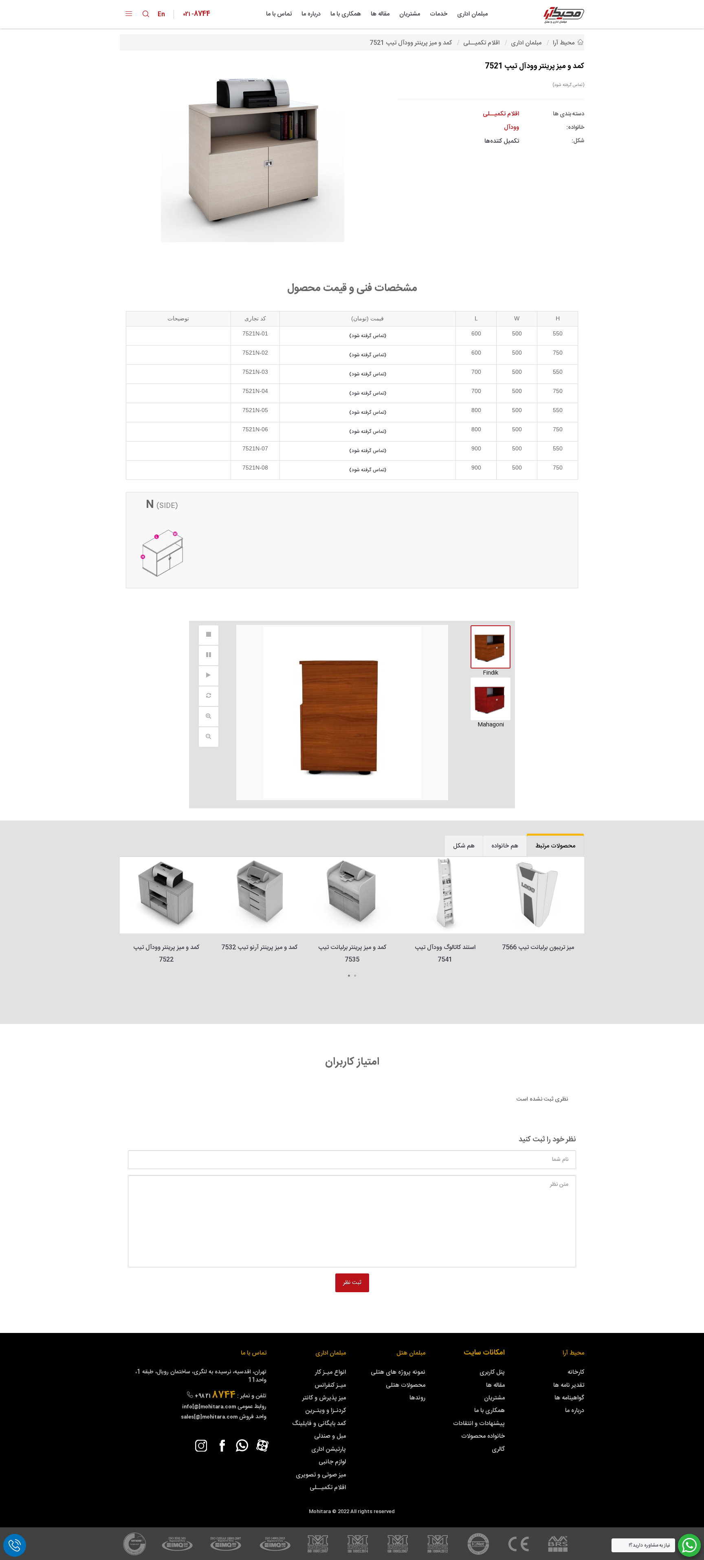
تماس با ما (279, 14)
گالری (498, 1449)
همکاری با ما (345, 14)
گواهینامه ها (569, 1398)
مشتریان (409, 14)
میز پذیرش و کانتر (324, 1398)
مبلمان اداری (472, 14)
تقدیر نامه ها (568, 1385)
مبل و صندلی (330, 1436)
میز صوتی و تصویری (321, 1475)
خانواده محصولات (483, 1436)
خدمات (438, 14)
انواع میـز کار (330, 1372)
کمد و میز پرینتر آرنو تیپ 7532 (259, 947)
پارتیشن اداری (328, 1449)
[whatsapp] (242, 1445)
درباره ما (311, 14)
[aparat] (262, 1445)
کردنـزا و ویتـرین (325, 1411)
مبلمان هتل (410, 1353)
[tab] (555, 846)
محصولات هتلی (405, 1385)
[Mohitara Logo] (563, 15)
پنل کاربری (492, 1372)
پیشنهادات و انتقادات (479, 1424)
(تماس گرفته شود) (568, 85)
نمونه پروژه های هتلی (398, 1372)
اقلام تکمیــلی (328, 1488)
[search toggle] (146, 14)
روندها (417, 1398)
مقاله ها (380, 14)
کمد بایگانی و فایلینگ (319, 1424)
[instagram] (201, 1445)
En (163, 14)
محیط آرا (573, 1353)
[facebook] (222, 1445)
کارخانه (576, 1372)
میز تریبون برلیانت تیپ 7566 (538, 947)
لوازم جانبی (332, 1462)
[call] (15, 1545)
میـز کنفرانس (330, 1385)
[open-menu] (129, 14)
